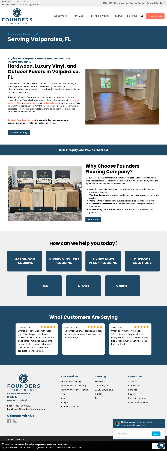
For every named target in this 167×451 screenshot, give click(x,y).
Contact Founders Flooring (21, 120)
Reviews (132, 394)
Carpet (65, 402)
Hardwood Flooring (71, 381)
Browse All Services (138, 402)
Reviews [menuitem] (118, 16)
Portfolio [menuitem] (132, 16)
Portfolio (132, 390)
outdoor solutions (50, 103)
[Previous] (11, 339)
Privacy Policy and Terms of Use (65, 447)
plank (28, 103)
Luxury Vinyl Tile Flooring (73, 386)
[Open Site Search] (142, 16)
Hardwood (100, 381)
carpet (34, 103)
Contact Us (134, 386)
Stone (64, 398)
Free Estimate (155, 16)
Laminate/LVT (102, 386)
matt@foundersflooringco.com (30, 409)
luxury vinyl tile (14, 103)
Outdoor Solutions (70, 406)
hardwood (74, 100)
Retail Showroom (137, 398)
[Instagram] (164, 3)
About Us (133, 381)
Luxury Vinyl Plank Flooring (74, 390)
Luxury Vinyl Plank (104, 390)
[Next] (156, 339)
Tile (63, 394)
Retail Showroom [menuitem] (100, 16)
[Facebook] (161, 3)
